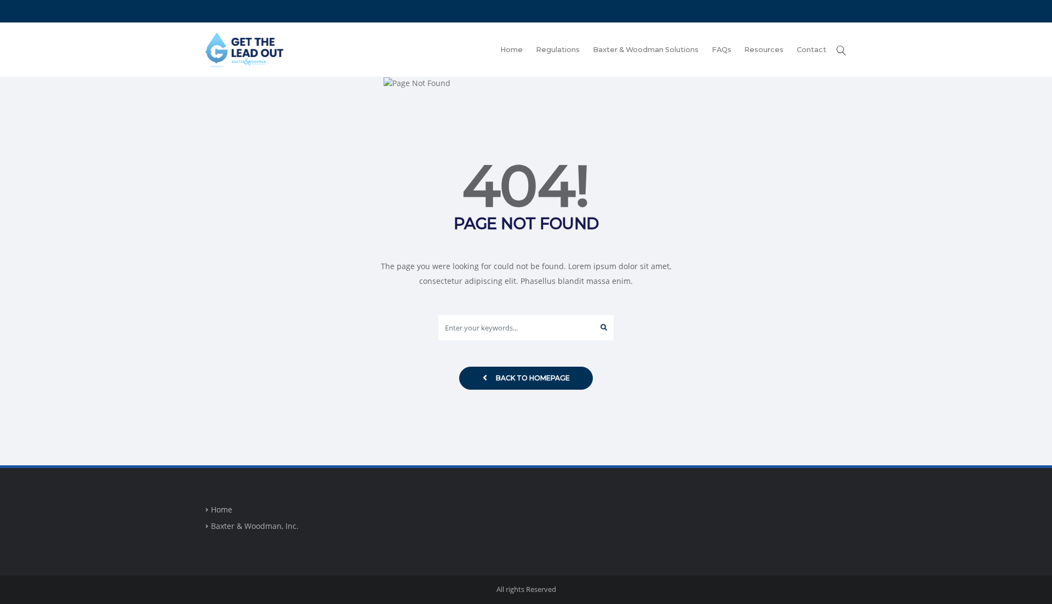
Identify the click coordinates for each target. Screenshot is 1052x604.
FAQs (721, 49)
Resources (764, 49)
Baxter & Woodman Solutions (646, 49)
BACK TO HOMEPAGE (533, 378)
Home (511, 49)
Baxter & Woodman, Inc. (255, 526)
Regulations (558, 49)
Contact (811, 49)
